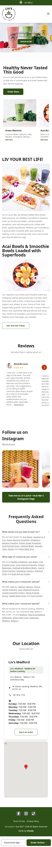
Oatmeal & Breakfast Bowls (25, 568)
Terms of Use (19, 821)
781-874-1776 (19, 695)
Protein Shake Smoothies (30, 543)
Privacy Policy (33, 821)
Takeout (21, 587)
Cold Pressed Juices (10, 546)
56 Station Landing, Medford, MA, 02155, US (27, 688)
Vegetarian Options (25, 571)
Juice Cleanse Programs (26, 565)
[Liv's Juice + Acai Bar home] (8, 14)
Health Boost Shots (17, 596)
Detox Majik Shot (26, 549)
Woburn (14, 621)
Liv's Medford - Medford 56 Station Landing (22, 670)
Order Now (13, 91)
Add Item (9, 140)
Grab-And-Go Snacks (21, 574)
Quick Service (37, 596)
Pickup (37, 587)
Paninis (11, 549)
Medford (23, 614)
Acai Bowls (27, 537)
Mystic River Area (20, 618)
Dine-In (13, 587)
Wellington (7, 618)
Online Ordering (9, 590)
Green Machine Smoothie (18, 540)
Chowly (30, 831)
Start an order (26, 732)
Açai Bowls (33, 562)
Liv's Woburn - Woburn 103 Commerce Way (22, 678)
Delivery (29, 587)
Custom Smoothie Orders (13, 593)
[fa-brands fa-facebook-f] (18, 813)
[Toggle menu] (48, 13)
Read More (19, 404)
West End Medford (36, 614)
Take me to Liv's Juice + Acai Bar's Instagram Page (26, 497)
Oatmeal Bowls (27, 546)
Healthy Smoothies (19, 562)
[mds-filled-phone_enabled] (33, 813)
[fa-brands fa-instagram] (26, 813)
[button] (20, 469)
